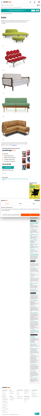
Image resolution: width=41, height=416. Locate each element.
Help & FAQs (11, 391)
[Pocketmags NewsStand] (7, 2)
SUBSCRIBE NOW (8, 167)
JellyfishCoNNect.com (34, 396)
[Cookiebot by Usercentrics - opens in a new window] (35, 200)
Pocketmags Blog (5, 399)
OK (30, 214)
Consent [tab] (7, 203)
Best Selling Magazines (4, 396)
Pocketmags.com (34, 393)
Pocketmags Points (20, 396)
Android (18, 393)
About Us (32, 391)
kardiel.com (14, 145)
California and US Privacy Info (5, 407)
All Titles (3, 391)
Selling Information (27, 398)
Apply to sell (26, 399)
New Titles (4, 393)
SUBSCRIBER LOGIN (5, 178)
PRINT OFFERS (12, 178)
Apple (18, 391)
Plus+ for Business (5, 402)
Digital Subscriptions (4, 7)
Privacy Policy (4, 404)
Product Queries (26, 391)
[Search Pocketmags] (2, 5)
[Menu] (1, 2)
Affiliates (25, 393)
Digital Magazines (19, 398)
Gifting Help (11, 399)
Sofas (21, 7)
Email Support (12, 393)
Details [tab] (20, 203)
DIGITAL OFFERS (19, 178)
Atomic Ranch (10, 7)
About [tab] (34, 203)
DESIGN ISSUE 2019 (16, 7)
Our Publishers (4, 401)
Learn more (4, 173)
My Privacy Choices (5, 412)
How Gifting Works (12, 398)
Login (25, 401)
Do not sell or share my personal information (10, 214)
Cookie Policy (4, 410)
